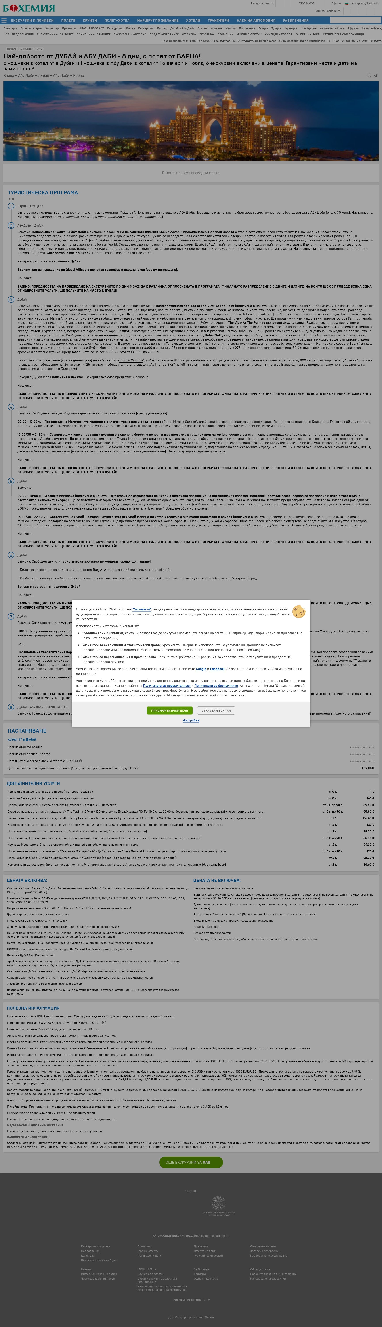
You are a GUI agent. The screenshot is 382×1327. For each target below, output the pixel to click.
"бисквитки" (141, 609)
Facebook (217, 669)
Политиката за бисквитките (216, 685)
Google (201, 669)
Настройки (191, 720)
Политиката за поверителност (167, 685)
